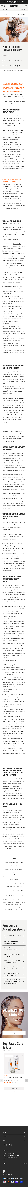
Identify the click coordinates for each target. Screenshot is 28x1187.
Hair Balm (13, 731)
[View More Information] (22, 1055)
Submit (25, 1163)
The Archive (9, 70)
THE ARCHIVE (6, 14)
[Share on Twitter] (15, 65)
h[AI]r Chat (23, 9)
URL (15, 865)
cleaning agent (8, 96)
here (12, 441)
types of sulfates (13, 101)
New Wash (14, 9)
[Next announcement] (26, 2)
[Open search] (5, 6)
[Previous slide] (1, 1080)
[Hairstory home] (14, 6)
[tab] (14, 1103)
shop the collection (8, 1050)
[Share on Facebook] (13, 66)
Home (3, 70)
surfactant (11, 130)
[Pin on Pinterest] (17, 66)
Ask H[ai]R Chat (14, 1033)
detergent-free (9, 563)
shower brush (11, 679)
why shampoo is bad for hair (14, 470)
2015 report (7, 272)
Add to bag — (14, 1091)
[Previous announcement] (1, 2)
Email (4, 1163)
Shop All (5, 9)
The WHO (13, 372)
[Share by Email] (20, 65)
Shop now (14, 2)
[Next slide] (26, 1080)
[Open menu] (2, 6)
